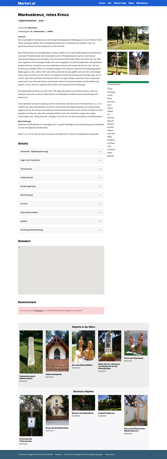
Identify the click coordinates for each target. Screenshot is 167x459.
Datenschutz (110, 454)
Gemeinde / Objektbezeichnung (34, 151)
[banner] (26, 3)
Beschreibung (27, 195)
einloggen (38, 310)
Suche (102, 3)
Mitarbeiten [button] (142, 3)
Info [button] (110, 3)
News (131, 3)
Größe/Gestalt (27, 177)
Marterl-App (120, 3)
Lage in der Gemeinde (30, 160)
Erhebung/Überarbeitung (32, 230)
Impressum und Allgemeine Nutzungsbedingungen (83, 454)
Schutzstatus (26, 169)
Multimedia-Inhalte (29, 212)
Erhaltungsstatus (28, 186)
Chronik (24, 203)
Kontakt (58, 454)
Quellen (24, 221)
